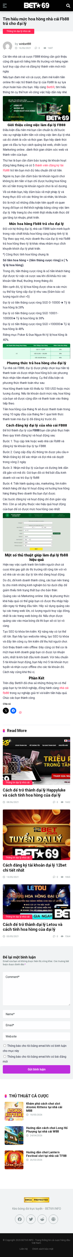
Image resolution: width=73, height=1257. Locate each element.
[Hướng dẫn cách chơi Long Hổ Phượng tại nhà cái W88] (14, 1144)
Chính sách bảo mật (42, 1248)
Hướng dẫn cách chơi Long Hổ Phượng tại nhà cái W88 (47, 1129)
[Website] (53, 1219)
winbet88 (25, 44)
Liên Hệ (24, 1248)
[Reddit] (42, 1219)
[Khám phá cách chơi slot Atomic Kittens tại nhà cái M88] (14, 1119)
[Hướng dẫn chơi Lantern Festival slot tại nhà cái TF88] (14, 1168)
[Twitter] (31, 1219)
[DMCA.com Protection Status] (36, 1201)
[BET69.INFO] (36, 5)
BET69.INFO (27, 1240)
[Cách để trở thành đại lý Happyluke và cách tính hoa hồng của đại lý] (36, 760)
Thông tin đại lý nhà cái (19, 31)
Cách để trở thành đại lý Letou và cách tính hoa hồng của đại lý (32, 927)
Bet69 (50, 87)
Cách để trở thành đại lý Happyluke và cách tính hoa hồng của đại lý (34, 793)
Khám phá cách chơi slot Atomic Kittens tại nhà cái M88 (44, 1107)
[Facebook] (19, 1219)
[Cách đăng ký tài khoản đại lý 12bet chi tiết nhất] (36, 834)
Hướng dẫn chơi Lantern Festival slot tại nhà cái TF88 (46, 1154)
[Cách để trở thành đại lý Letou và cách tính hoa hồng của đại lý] (36, 901)
